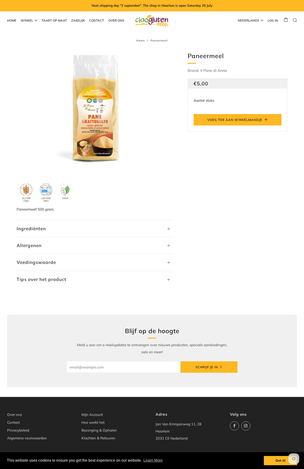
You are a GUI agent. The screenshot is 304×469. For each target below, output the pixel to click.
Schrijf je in (206, 367)
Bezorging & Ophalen (99, 430)
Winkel (27, 20)
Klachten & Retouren (98, 438)
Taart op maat (54, 20)
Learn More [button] (153, 460)
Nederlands (248, 20)
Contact (96, 20)
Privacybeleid (18, 430)
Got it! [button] (281, 460)
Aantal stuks (204, 100)
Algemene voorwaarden (27, 438)
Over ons (116, 20)
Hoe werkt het (92, 422)
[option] (95, 110)
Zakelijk (78, 20)
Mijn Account (92, 414)
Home (11, 20)
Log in (273, 20)
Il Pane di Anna (213, 70)
